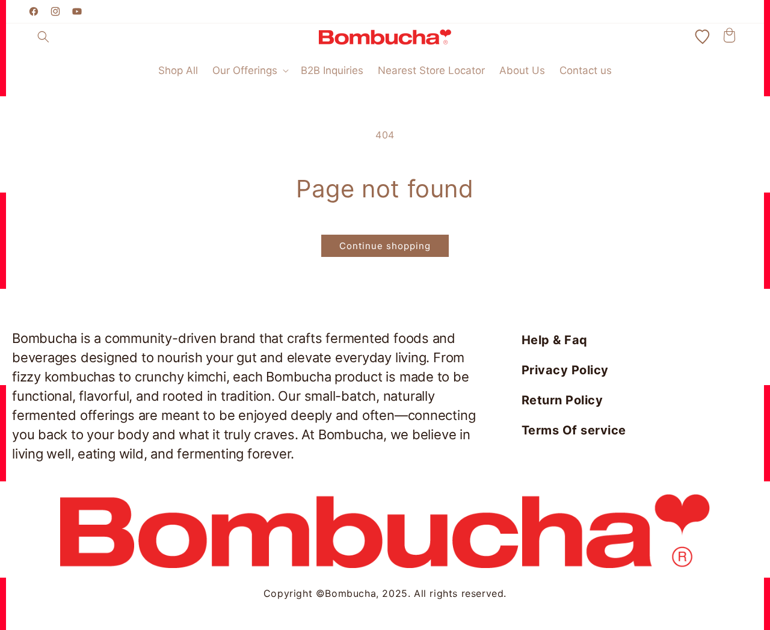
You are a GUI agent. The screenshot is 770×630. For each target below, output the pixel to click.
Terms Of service (574, 430)
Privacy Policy (565, 370)
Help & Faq (555, 340)
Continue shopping (385, 246)
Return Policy (562, 400)
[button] (43, 36)
